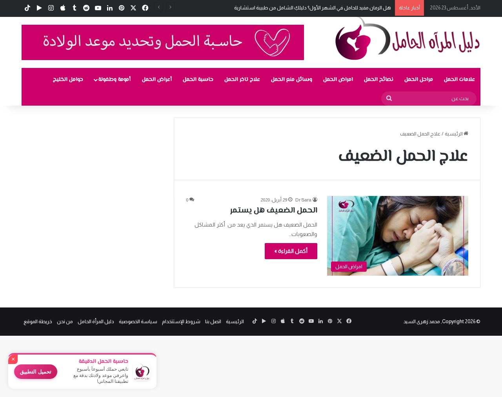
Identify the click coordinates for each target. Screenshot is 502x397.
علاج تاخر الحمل (242, 79)
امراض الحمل (338, 79)
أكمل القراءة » (291, 251)
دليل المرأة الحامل (96, 321)
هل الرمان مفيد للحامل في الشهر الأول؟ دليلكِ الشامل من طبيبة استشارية (312, 8)
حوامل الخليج (68, 79)
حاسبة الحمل (198, 79)
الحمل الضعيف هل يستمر (273, 211)
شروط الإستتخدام (181, 321)
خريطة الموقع (38, 321)
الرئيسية (454, 134)
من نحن (65, 321)
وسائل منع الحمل (291, 79)
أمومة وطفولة (114, 79)
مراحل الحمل (418, 79)
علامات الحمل (459, 79)
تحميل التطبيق (35, 372)
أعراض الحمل (157, 79)
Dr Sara (303, 200)
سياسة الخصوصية (138, 321)
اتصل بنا (213, 321)
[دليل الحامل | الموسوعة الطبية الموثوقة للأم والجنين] (407, 37)
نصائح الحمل (378, 79)
